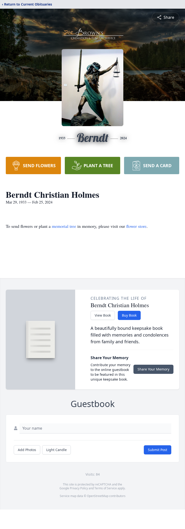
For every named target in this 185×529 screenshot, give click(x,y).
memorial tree (64, 226)
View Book (103, 315)
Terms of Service (105, 488)
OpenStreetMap (97, 496)
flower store (136, 226)
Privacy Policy (79, 488)
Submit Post (157, 449)
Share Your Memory (153, 369)
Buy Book (129, 315)
